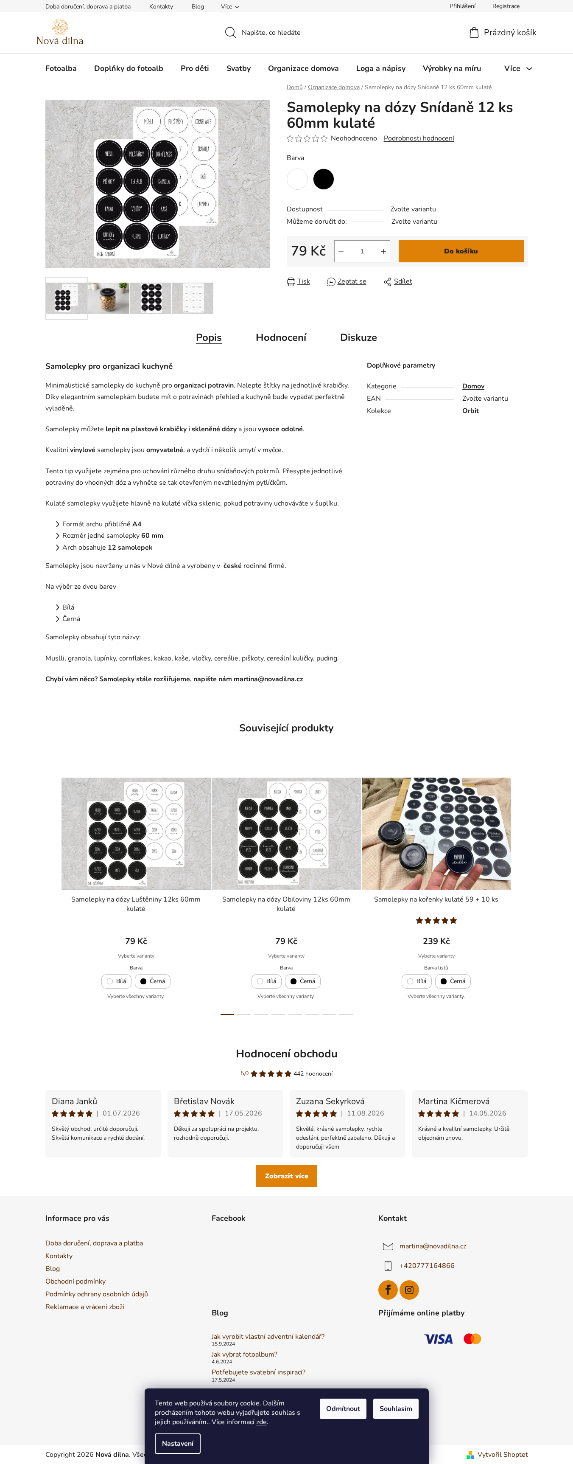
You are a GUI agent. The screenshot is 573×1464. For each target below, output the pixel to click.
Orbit (470, 411)
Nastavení (177, 1443)
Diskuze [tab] (358, 337)
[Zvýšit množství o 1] (383, 251)
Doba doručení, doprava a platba (88, 7)
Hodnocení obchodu (287, 1053)
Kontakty (161, 7)
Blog (198, 7)
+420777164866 (427, 1265)
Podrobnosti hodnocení (419, 138)
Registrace (506, 6)
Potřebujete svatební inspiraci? (258, 1373)
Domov (473, 386)
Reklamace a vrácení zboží (84, 1307)
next (521, 894)
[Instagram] (409, 1290)
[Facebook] (388, 1290)
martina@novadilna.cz (433, 1246)
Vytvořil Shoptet (503, 1454)
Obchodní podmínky (75, 1281)
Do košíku (461, 251)
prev (52, 894)
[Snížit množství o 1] (341, 251)
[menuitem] (61, 68)
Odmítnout (343, 1408)
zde (261, 1422)
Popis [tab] (209, 337)
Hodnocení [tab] (281, 337)
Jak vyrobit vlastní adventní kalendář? (268, 1337)
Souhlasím (396, 1408)
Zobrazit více (286, 1176)
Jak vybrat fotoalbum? (244, 1355)
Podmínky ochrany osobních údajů (96, 1294)
